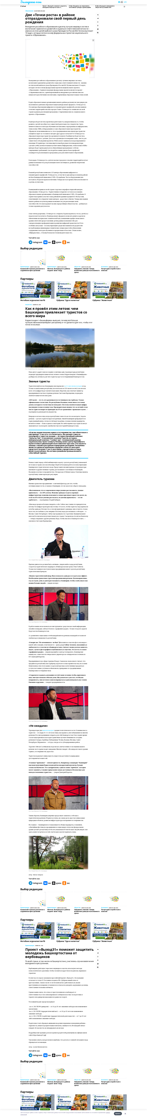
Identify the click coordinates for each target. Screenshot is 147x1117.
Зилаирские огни (30, 1)
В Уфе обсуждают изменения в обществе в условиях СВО (104, 6)
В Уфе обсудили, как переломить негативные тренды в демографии (80, 6)
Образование (29, 11)
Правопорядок (29, 945)
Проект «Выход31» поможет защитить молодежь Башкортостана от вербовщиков (55, 6)
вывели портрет (48, 730)
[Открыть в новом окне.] (35, 242)
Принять (118, 1113)
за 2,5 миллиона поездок (73, 386)
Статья (23, 6)
